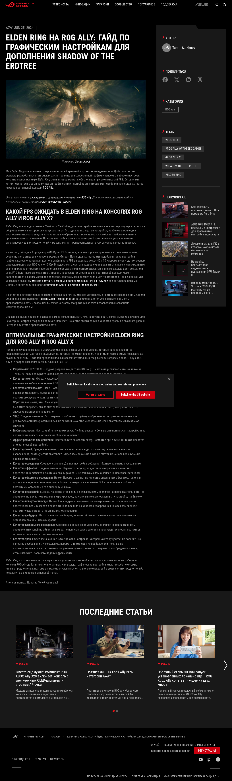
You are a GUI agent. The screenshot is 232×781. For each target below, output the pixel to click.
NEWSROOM (57, 759)
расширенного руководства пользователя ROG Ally (60, 197)
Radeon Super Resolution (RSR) (57, 299)
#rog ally (171, 140)
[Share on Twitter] (177, 80)
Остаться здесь (95, 394)
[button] (207, 750)
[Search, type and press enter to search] (217, 4)
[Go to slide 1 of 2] (114, 711)
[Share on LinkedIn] (188, 80)
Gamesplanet (82, 161)
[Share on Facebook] (165, 80)
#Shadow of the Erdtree (181, 166)
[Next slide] (225, 666)
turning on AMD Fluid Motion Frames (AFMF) (72, 285)
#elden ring (173, 174)
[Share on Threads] (200, 80)
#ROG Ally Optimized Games (183, 148)
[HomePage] (15, 737)
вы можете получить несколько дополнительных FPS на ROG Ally (68, 281)
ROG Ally (48, 187)
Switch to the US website (135, 394)
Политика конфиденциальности (107, 776)
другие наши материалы (56, 201)
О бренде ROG (21, 759)
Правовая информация (146, 776)
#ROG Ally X (173, 157)
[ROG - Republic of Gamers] (19, 4)
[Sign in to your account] (224, 4)
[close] (169, 379)
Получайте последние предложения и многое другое (182, 744)
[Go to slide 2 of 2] (117, 711)
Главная (40, 759)
